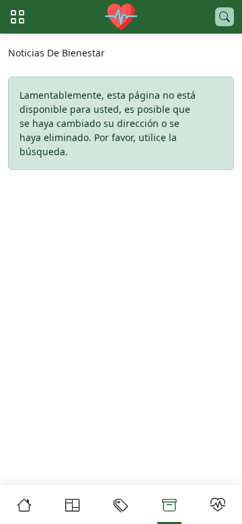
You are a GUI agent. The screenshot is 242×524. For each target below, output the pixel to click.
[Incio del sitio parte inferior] (24, 504)
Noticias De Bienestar (56, 52)
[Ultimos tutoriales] (72, 504)
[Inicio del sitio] (121, 17)
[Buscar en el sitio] (224, 16)
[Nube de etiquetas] (121, 504)
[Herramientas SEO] (218, 504)
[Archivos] (169, 504)
